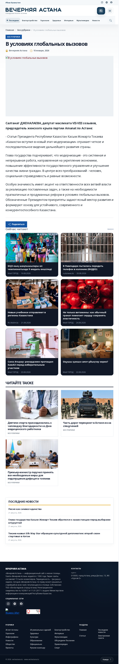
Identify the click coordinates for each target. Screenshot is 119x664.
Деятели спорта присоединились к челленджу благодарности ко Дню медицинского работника (30, 426)
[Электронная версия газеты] (101, 10)
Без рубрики (23, 30)
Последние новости (103, 631)
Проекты (10, 648)
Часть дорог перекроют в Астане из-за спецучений (87, 424)
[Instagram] (102, 2)
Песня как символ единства (24, 509)
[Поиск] (110, 20)
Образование (36, 640)
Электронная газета (104, 637)
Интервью (68, 20)
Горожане (44, 20)
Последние (14, 20)
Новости (96, 20)
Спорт (57, 648)
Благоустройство (29, 20)
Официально (36, 644)
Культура (34, 637)
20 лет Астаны (12, 630)
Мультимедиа (83, 20)
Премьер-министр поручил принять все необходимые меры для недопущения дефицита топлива (31, 475)
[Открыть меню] (109, 10)
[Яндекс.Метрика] (12, 612)
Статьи (82, 636)
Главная (10, 30)
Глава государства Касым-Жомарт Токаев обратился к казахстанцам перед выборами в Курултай (59, 521)
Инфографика (12, 637)
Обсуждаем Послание (65, 640)
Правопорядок (61, 644)
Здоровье (56, 20)
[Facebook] (111, 2)
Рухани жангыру (37, 648)
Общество (10, 644)
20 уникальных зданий (40, 630)
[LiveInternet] (22, 611)
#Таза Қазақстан (13, 2)
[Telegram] (106, 2)
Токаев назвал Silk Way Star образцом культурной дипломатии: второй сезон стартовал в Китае (54, 535)
